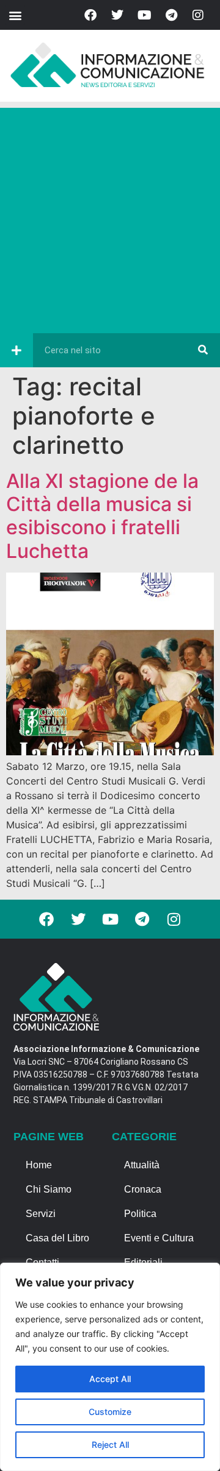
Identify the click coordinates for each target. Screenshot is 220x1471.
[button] (15, 15)
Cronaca (142, 1189)
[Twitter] (117, 15)
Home (39, 1165)
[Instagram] (198, 15)
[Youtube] (144, 15)
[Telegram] (171, 15)
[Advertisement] (110, 217)
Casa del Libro (57, 1238)
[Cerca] (203, 350)
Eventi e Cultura (159, 1238)
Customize (110, 1411)
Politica (140, 1213)
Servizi (41, 1213)
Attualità (142, 1165)
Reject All (110, 1444)
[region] (110, 1367)
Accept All (110, 1379)
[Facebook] (90, 15)
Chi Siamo (49, 1189)
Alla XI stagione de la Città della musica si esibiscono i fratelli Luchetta (102, 516)
